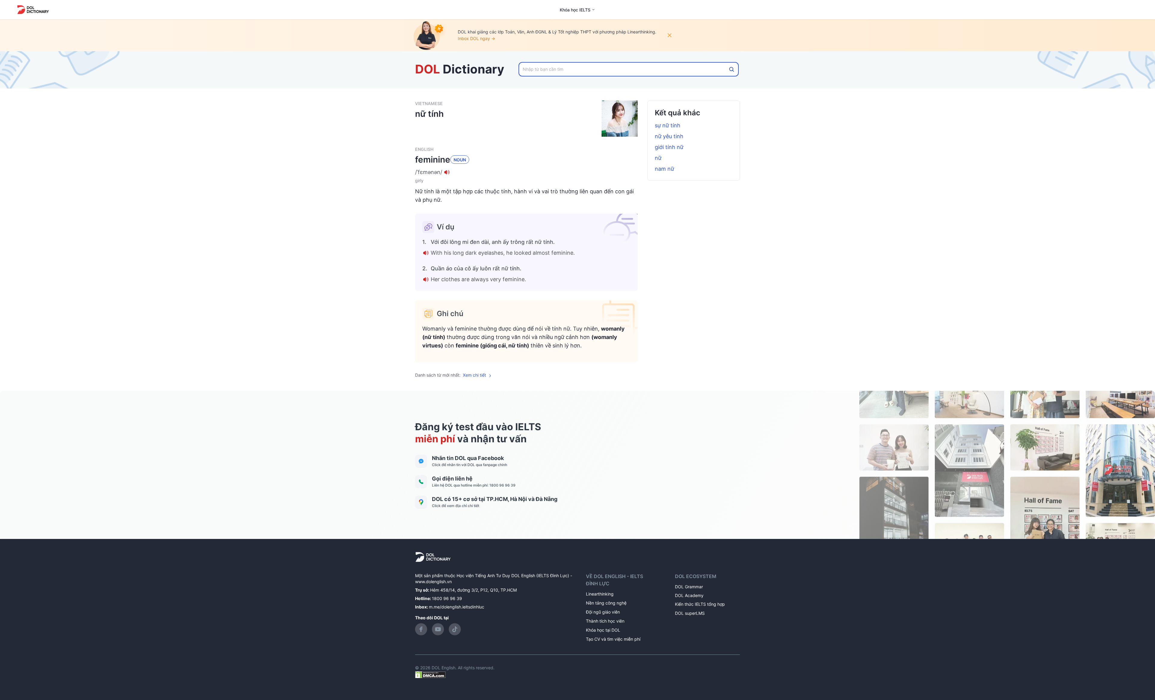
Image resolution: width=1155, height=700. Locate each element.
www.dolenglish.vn (433, 581)
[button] (526, 172)
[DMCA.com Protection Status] (430, 674)
